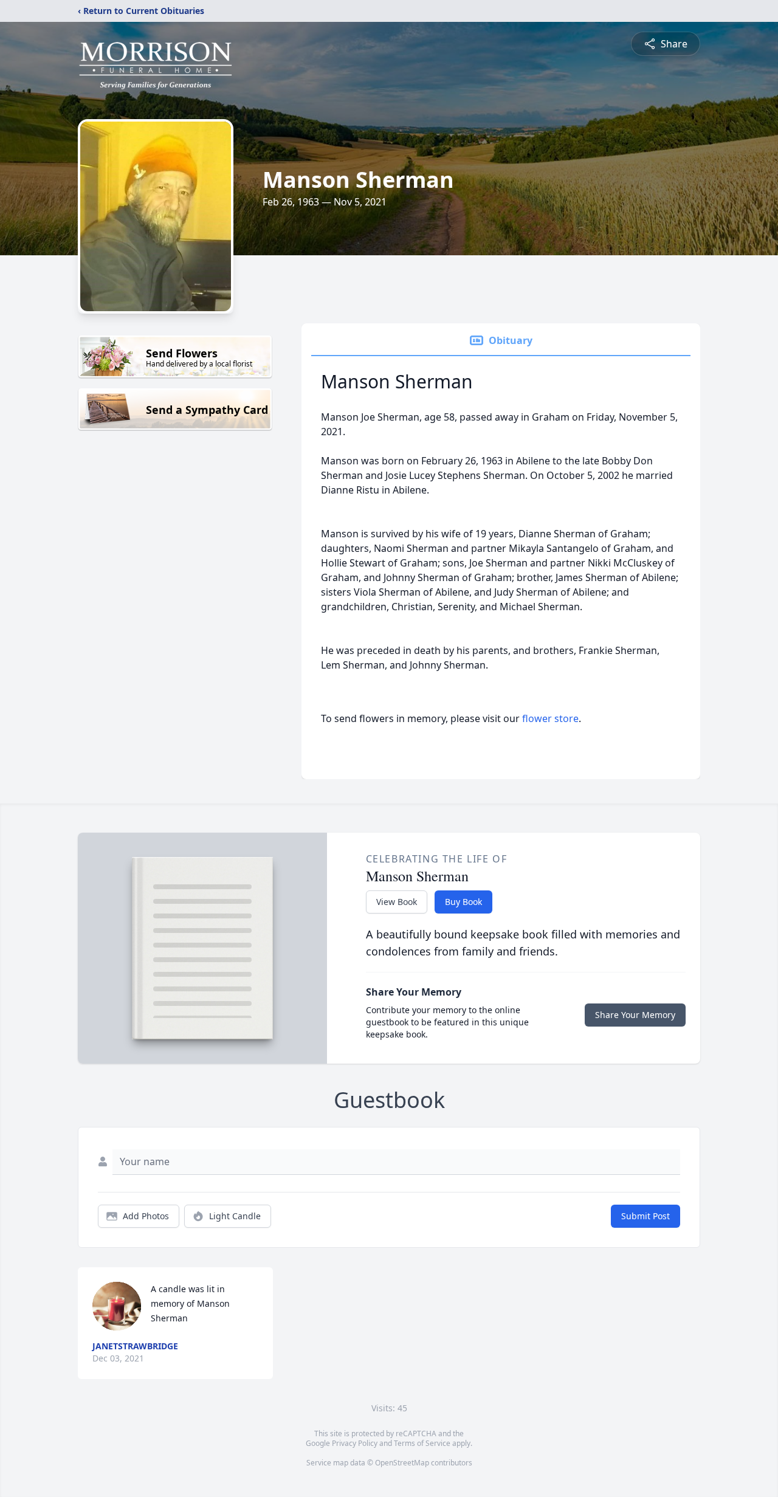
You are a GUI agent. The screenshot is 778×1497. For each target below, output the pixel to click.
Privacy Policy (354, 1443)
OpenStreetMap (402, 1462)
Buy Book (463, 901)
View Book (396, 901)
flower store (550, 718)
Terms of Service (422, 1443)
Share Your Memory (635, 1014)
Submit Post (645, 1216)
